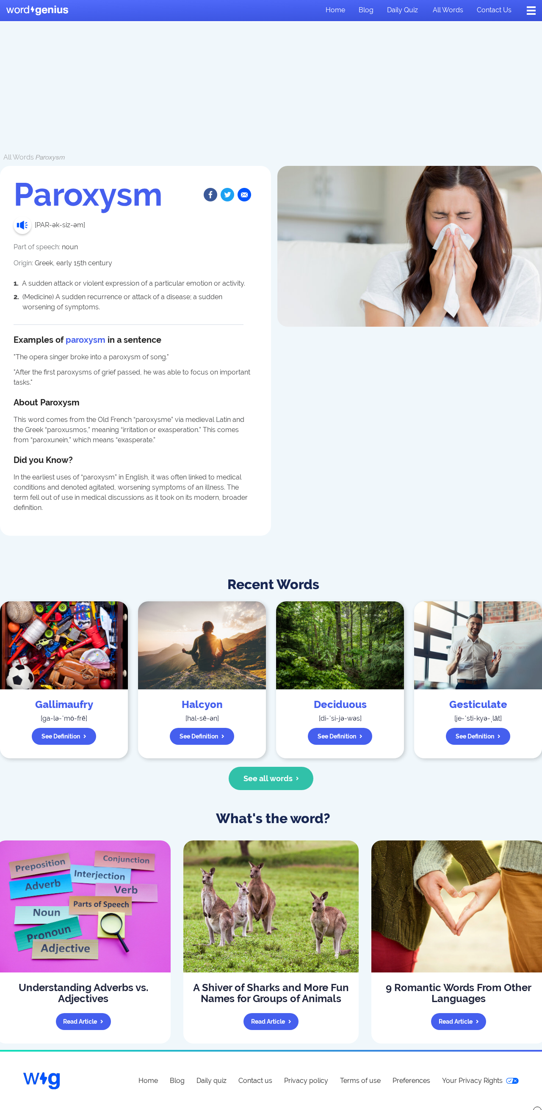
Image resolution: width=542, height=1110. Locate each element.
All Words (18, 157)
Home (335, 10)
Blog (366, 10)
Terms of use (360, 1081)
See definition (60, 736)
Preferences (411, 1081)
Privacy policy (306, 1081)
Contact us (494, 10)
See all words (268, 778)
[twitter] (227, 194)
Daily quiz (402, 10)
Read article (80, 1021)
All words (448, 10)
